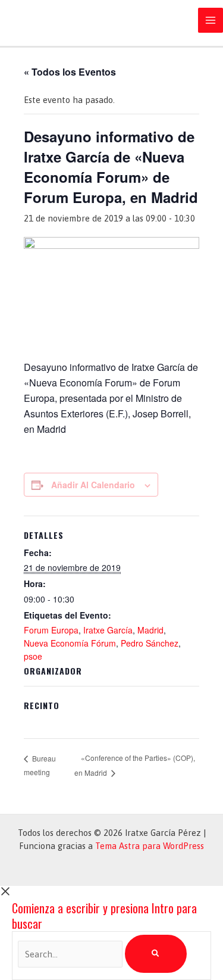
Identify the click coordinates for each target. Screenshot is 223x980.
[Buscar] (156, 954)
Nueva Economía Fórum (70, 643)
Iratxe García (108, 630)
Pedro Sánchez (149, 643)
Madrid (150, 630)
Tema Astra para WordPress (149, 846)
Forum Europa (51, 630)
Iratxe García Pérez (65, 20)
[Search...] (71, 954)
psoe (33, 656)
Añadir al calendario (93, 485)
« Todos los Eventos (70, 72)
